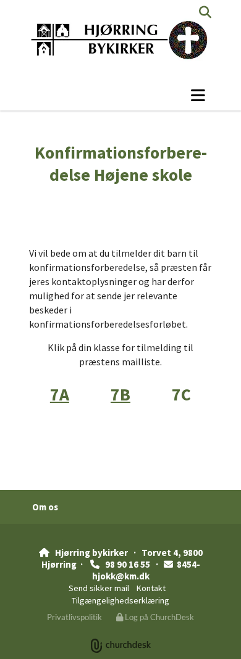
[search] (205, 12)
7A (59, 394)
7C (181, 394)
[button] (120, 95)
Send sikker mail (99, 588)
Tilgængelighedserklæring (120, 600)
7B (120, 394)
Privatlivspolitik (74, 617)
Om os (45, 507)
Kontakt (151, 588)
